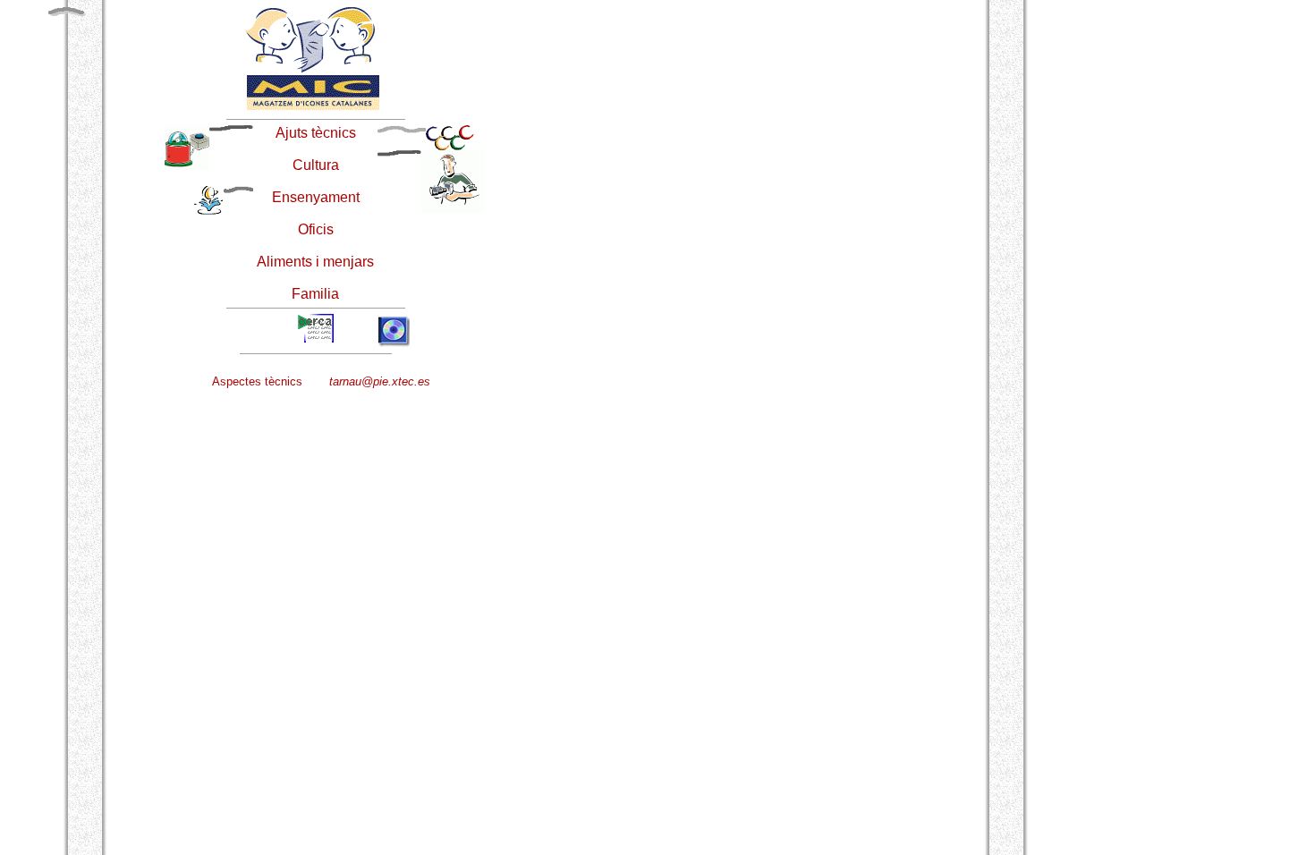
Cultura (316, 165)
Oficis (316, 229)
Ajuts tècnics (316, 132)
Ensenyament (316, 197)
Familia (315, 293)
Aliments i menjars (315, 261)
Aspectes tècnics (257, 381)
